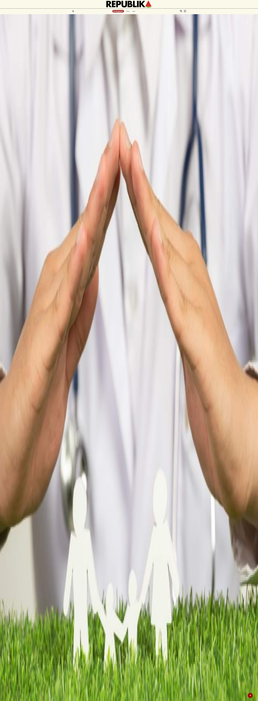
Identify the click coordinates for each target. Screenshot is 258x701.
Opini (133, 11)
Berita (128, 11)
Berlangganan (118, 11)
